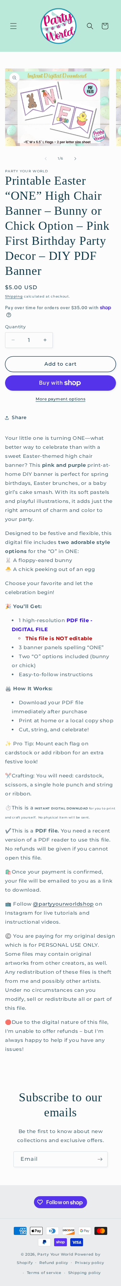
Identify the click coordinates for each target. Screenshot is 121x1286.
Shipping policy (84, 1272)
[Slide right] (75, 158)
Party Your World (55, 1254)
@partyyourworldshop (63, 904)
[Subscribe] (99, 1159)
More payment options (60, 398)
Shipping (14, 296)
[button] (13, 26)
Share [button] (19, 417)
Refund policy (53, 1262)
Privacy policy (89, 1262)
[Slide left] (45, 158)
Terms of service (44, 1272)
